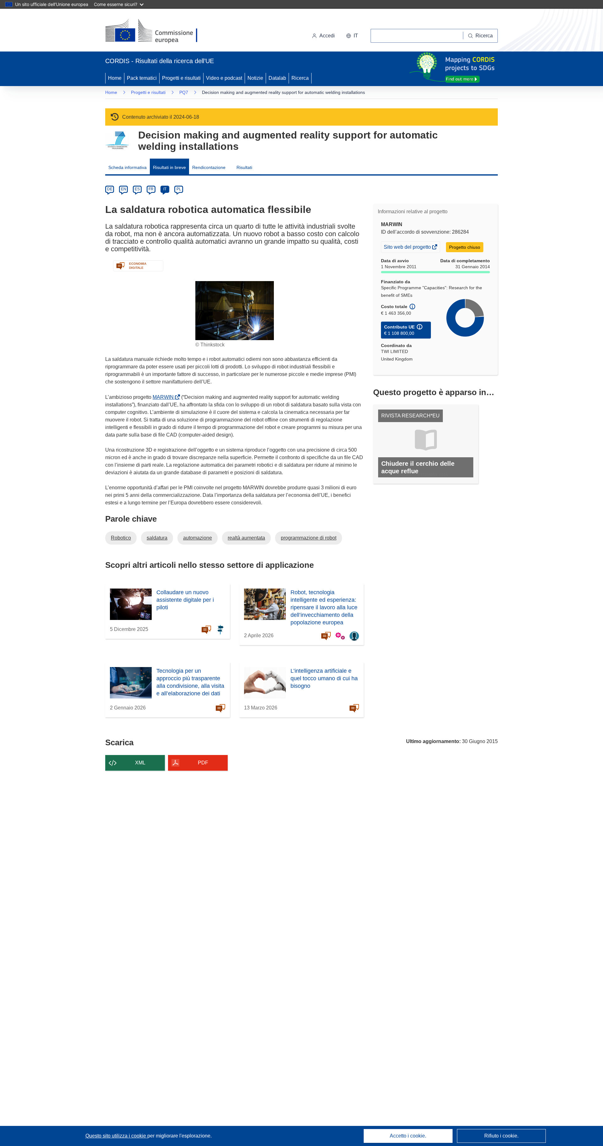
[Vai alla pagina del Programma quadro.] (117, 140)
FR (151, 189)
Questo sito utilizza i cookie (116, 1135)
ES (137, 189)
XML (140, 762)
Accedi (327, 35)
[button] (352, 36)
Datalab (277, 78)
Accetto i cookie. (408, 1135)
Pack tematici (142, 78)
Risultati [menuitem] (244, 167)
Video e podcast (224, 78)
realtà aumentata (246, 537)
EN (123, 189)
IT (164, 189)
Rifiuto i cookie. (501, 1135)
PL (179, 189)
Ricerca (300, 78)
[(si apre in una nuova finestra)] (155, 31)
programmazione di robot (308, 537)
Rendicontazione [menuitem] (208, 167)
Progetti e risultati (181, 78)
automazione (197, 537)
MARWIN (164, 397)
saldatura (157, 537)
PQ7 (183, 92)
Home (115, 78)
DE (109, 189)
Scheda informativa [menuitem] (127, 167)
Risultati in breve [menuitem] (169, 167)
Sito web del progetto (407, 248)
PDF (203, 762)
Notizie (255, 78)
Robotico (121, 537)
